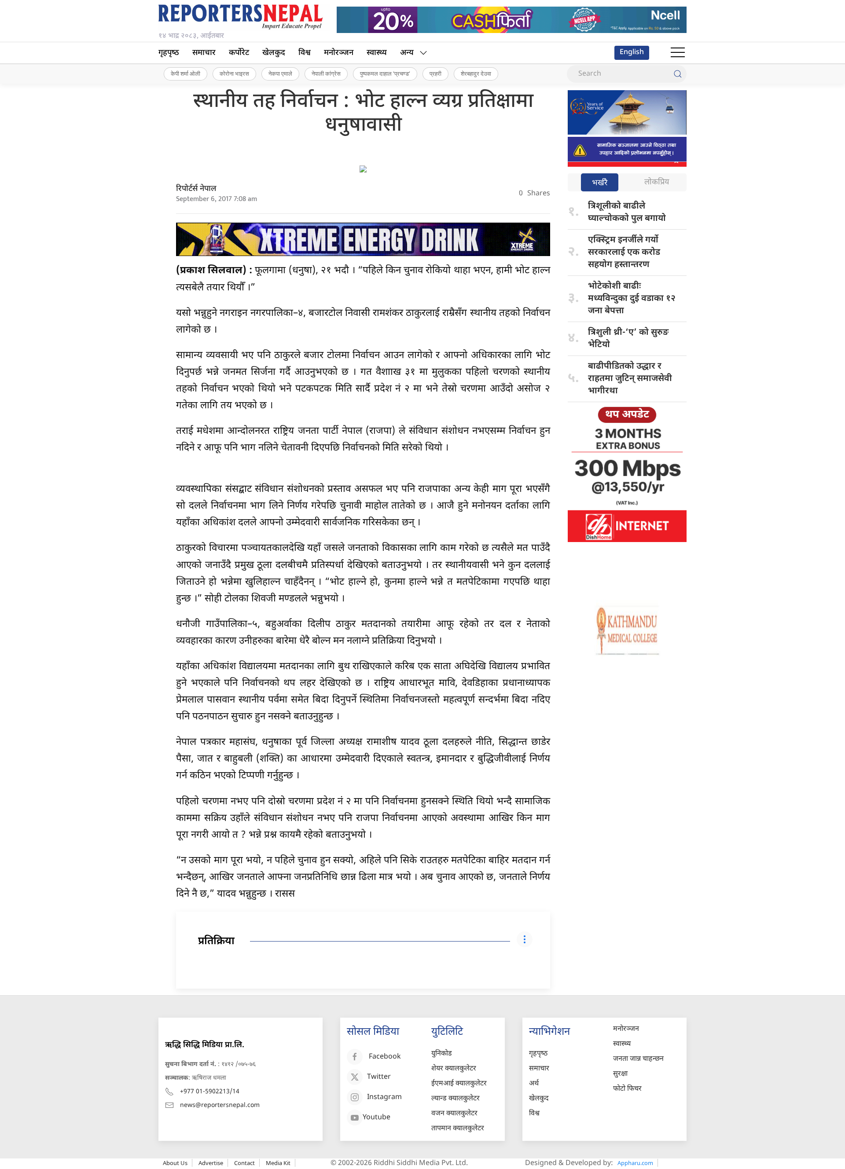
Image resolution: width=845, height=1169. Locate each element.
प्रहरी (435, 73)
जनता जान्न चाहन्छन (638, 1059)
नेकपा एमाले (280, 73)
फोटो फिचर (627, 1089)
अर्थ (534, 1083)
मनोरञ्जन (338, 53)
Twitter (379, 1077)
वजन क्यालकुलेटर (454, 1113)
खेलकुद (273, 53)
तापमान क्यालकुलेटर (457, 1128)
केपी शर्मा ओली (185, 73)
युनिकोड (441, 1054)
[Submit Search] (678, 74)
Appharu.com (635, 1163)
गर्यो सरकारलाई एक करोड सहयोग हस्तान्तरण (624, 253)
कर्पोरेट (239, 53)
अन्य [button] (407, 53)
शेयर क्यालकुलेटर (453, 1069)
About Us (175, 1163)
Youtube (376, 1117)
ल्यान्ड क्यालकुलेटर (455, 1098)
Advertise (210, 1163)
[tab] (600, 183)
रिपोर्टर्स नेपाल (196, 189)
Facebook (385, 1057)
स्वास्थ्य (377, 53)
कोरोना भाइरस (234, 73)
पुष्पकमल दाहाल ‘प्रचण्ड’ (385, 73)
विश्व (304, 53)
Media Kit (278, 1163)
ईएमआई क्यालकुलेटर (459, 1083)
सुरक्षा (620, 1074)
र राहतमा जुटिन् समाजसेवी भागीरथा (630, 379)
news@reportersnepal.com (220, 1105)
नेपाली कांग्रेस (326, 73)
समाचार (204, 53)
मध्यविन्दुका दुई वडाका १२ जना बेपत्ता (632, 299)
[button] (678, 52)
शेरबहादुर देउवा (476, 73)
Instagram (384, 1097)
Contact (244, 1163)
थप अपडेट (627, 415)
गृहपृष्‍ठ (168, 53)
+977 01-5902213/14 (209, 1092)
